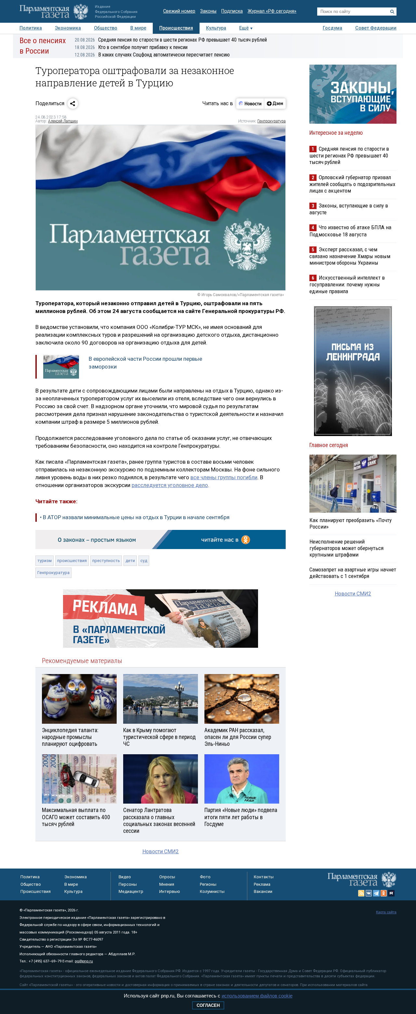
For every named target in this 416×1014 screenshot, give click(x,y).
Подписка (232, 11)
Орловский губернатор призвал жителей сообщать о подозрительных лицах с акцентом (352, 184)
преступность (106, 560)
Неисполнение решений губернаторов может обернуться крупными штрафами (346, 548)
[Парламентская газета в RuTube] (391, 893)
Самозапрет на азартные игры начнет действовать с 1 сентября (352, 572)
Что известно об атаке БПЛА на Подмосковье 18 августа (350, 230)
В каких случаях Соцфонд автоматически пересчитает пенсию (152, 55)
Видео (125, 876)
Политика (31, 28)
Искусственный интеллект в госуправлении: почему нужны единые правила (347, 284)
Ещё (244, 28)
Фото (205, 876)
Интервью (169, 891)
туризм (44, 560)
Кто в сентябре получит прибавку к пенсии (131, 47)
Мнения (166, 884)
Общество (105, 28)
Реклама (262, 884)
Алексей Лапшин (63, 121)
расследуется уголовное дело (170, 485)
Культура (216, 28)
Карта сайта (386, 912)
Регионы (208, 884)
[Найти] (392, 11)
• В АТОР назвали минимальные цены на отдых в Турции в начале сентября (134, 517)
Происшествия (176, 28)
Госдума (332, 28)
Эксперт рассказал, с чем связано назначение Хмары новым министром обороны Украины (349, 256)
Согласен (208, 1005)
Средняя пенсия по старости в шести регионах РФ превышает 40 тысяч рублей (171, 40)
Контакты (264, 876)
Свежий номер (179, 11)
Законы (208, 11)
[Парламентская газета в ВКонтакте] (369, 893)
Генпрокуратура (271, 121)
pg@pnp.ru (84, 961)
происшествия (72, 560)
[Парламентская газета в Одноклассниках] (384, 893)
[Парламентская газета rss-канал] (361, 893)
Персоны (128, 884)
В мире (138, 28)
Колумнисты (212, 891)
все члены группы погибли (223, 477)
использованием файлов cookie (257, 995)
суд (143, 560)
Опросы (167, 876)
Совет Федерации (375, 28)
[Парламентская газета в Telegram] (376, 893)
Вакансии (263, 891)
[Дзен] (275, 103)
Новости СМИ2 (160, 851)
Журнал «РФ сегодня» (272, 11)
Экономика (68, 28)
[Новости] (250, 103)
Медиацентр (131, 891)
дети (130, 560)
